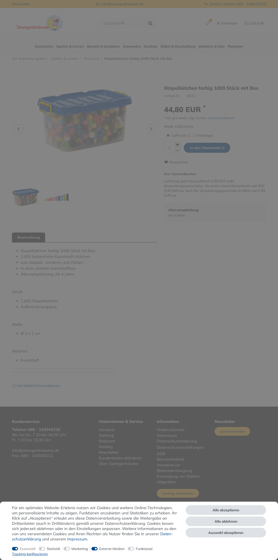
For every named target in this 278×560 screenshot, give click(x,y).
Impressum (77, 539)
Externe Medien (111, 549)
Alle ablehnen (226, 521)
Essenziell (27, 549)
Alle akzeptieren (226, 510)
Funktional (144, 549)
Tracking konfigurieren (30, 554)
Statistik (53, 549)
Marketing (79, 549)
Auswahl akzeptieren (225, 532)
